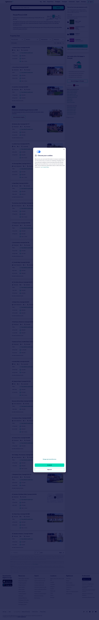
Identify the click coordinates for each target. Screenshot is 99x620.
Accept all (49, 465)
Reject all (49, 469)
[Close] (63, 149)
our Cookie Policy (45, 167)
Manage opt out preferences (49, 459)
